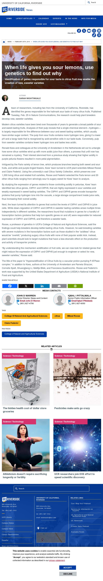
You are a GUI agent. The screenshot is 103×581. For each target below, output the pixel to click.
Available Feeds (77, 532)
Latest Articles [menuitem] (24, 18)
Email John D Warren (29, 300)
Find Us (43, 528)
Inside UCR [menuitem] (41, 24)
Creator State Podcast (80, 526)
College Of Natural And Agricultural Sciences (26, 315)
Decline (67, 573)
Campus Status (8, 523)
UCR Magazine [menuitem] (58, 24)
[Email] (59, 285)
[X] (26, 285)
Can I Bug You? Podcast (81, 503)
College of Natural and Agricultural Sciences (24, 333)
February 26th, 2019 (22, 42)
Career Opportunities (10, 534)
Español (5, 540)
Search (93, 2)
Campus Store (7, 529)
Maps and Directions (10, 546)
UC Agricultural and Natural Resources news (82, 515)
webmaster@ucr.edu (48, 517)
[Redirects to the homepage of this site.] (4, 42)
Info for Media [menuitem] (88, 18)
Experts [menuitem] (57, 18)
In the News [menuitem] (71, 18)
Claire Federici (11, 323)
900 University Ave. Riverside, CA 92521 (44, 507)
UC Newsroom (77, 521)
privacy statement (57, 560)
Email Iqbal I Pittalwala (81, 300)
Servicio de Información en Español (82, 510)
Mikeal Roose (73, 315)
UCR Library (7, 517)
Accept (67, 567)
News (29, 10)
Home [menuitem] (9, 18)
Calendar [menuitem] (44, 18)
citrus (57, 315)
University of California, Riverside (22, 3)
